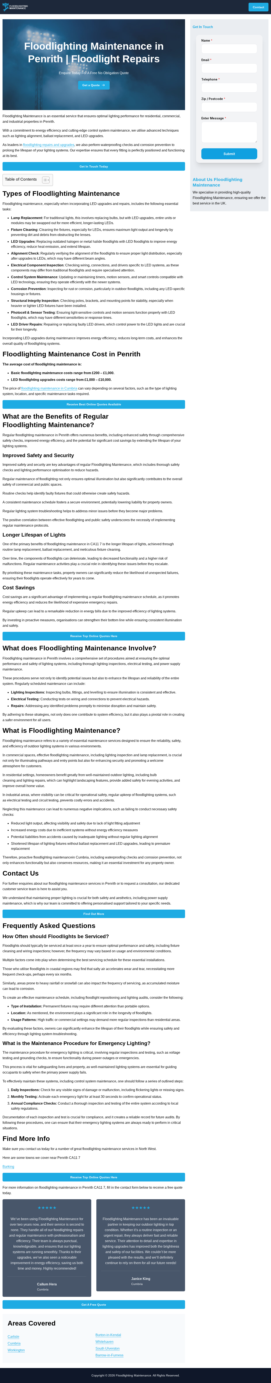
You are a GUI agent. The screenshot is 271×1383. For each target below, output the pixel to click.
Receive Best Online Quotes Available (94, 404)
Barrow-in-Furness (109, 1355)
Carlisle (13, 1336)
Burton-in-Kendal (108, 1335)
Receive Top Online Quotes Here (93, 636)
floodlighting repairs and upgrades (48, 145)
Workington (16, 1350)
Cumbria (14, 1343)
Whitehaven (104, 1341)
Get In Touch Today (94, 166)
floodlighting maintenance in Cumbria (49, 388)
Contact (258, 7)
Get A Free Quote (94, 1304)
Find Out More (93, 914)
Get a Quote (91, 85)
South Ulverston (107, 1348)
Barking (8, 1166)
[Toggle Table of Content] (43, 180)
